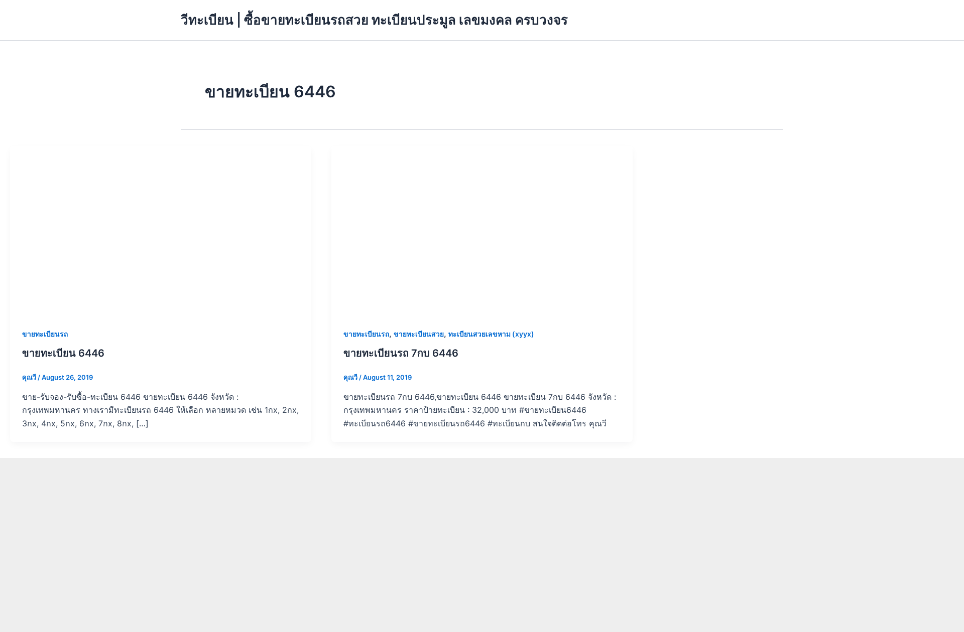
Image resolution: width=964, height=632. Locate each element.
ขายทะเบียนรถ (45, 334)
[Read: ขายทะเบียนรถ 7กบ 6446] (482, 230)
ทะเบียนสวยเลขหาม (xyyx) (491, 334)
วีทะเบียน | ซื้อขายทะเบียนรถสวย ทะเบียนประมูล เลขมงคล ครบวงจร (374, 20)
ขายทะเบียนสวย (419, 334)
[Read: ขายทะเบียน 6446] (160, 230)
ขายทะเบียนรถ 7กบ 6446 (400, 353)
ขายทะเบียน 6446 (63, 353)
